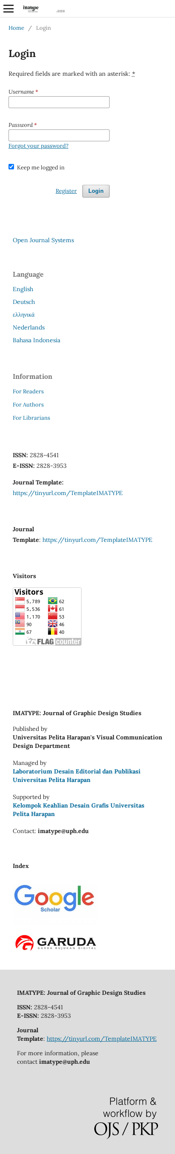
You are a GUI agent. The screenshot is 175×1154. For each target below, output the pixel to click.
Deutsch (24, 302)
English (23, 289)
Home (16, 27)
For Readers (28, 391)
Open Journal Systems (43, 240)
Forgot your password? (38, 145)
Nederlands (29, 327)
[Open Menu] (8, 8)
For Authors (28, 404)
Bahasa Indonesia (36, 340)
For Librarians (31, 417)
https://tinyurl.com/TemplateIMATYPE (68, 493)
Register (66, 191)
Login (96, 191)
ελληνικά (23, 314)
